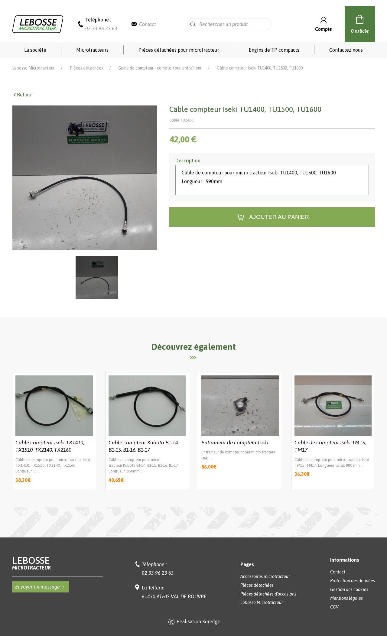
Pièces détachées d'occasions (268, 594)
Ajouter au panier (279, 217)
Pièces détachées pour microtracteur (178, 50)
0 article (360, 31)
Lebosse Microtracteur (33, 68)
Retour (24, 94)
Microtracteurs (92, 50)
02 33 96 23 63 (101, 28)
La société (35, 50)
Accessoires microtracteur (265, 576)
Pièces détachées (86, 68)
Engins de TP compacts (274, 50)
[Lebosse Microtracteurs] (37, 23)
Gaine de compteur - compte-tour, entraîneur (160, 68)
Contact (147, 24)
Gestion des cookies (349, 589)
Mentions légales (346, 598)
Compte (323, 29)
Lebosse (31, 563)
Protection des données (352, 580)
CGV (334, 607)
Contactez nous (346, 50)
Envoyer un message (37, 586)
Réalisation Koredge (198, 621)
